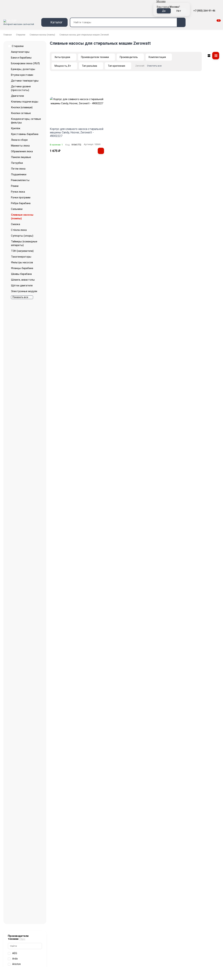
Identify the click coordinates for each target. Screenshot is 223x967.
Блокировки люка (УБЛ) (25, 63)
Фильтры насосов (22, 262)
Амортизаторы (20, 51)
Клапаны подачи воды (24, 101)
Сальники (16, 209)
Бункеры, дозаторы (23, 69)
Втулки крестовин (22, 74)
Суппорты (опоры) (22, 235)
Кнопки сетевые (21, 113)
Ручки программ (20, 197)
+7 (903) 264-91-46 (204, 10)
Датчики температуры (25, 80)
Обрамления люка (22, 151)
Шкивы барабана (21, 274)
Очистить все (154, 65)
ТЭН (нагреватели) (22, 250)
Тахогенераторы (21, 256)
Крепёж (15, 128)
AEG (14, 953)
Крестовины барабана (24, 134)
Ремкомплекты (20, 180)
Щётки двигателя (22, 285)
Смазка (15, 224)
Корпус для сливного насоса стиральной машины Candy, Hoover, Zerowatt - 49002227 (76, 132)
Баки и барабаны (21, 57)
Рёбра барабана (20, 203)
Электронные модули (24, 291)
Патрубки (17, 162)
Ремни (14, 186)
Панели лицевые (21, 157)
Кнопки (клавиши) (22, 107)
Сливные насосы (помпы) (42, 35)
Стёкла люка (19, 230)
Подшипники (18, 174)
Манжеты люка (20, 145)
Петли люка (18, 168)
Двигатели (17, 95)
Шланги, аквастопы (23, 279)
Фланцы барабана (22, 268)
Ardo (15, 958)
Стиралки (20, 35)
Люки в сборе (19, 139)
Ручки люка (18, 191)
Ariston (16, 964)
